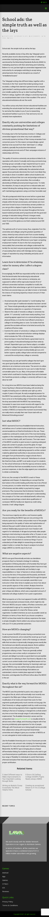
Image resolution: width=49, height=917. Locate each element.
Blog (11, 38)
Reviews (5, 891)
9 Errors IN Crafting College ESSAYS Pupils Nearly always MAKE (34, 777)
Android (5, 873)
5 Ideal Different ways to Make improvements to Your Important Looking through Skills (12, 778)
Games (5, 880)
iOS (3, 888)
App (3, 876)
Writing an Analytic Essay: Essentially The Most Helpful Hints (12, 787)
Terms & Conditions (10, 905)
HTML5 (5, 884)
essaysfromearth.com (23, 719)
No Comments (35, 36)
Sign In (45, 2)
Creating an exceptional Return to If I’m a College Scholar (35, 787)
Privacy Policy (7, 901)
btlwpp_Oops (8, 36)
